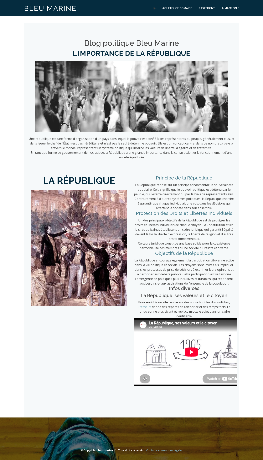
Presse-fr (144, 307)
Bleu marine (50, 8)
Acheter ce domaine (177, 8)
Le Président (206, 8)
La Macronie (230, 8)
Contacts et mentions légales (164, 450)
